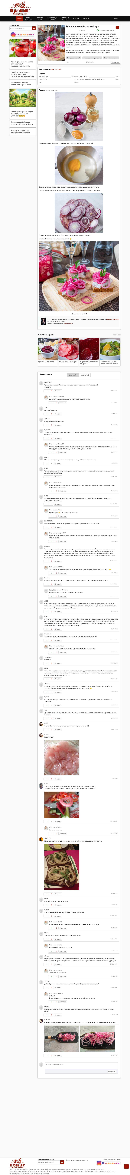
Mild (50, 396)
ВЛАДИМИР (62, 533)
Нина (59, 482)
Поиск (19, 18)
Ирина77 (61, 444)
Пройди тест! (40, 18)
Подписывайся (25, 34)
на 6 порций (56, 69)
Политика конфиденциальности (77, 1160)
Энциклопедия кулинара (52, 18)
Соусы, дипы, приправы (92, 58)
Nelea (46, 784)
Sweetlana (61, 396)
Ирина (60, 922)
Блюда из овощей (73, 58)
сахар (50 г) (43, 79)
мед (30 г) (83, 76)
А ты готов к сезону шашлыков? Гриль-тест (21, 84)
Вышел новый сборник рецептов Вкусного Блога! (22, 123)
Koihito (46, 723)
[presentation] (114, 334)
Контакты (86, 18)
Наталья (60, 567)
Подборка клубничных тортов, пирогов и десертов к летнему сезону (22, 74)
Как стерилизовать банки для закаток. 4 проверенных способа (22, 64)
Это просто (68, 324)
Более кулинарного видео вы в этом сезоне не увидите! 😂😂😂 (22, 114)
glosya (60, 970)
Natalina (47, 1020)
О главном (75, 18)
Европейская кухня (111, 58)
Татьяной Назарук (112, 319)
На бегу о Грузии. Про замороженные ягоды (20, 131)
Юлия (59, 945)
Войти (116, 18)
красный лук (43, 76)
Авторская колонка (65, 18)
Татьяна (60, 993)
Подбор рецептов (28, 18)
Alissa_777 (47, 838)
